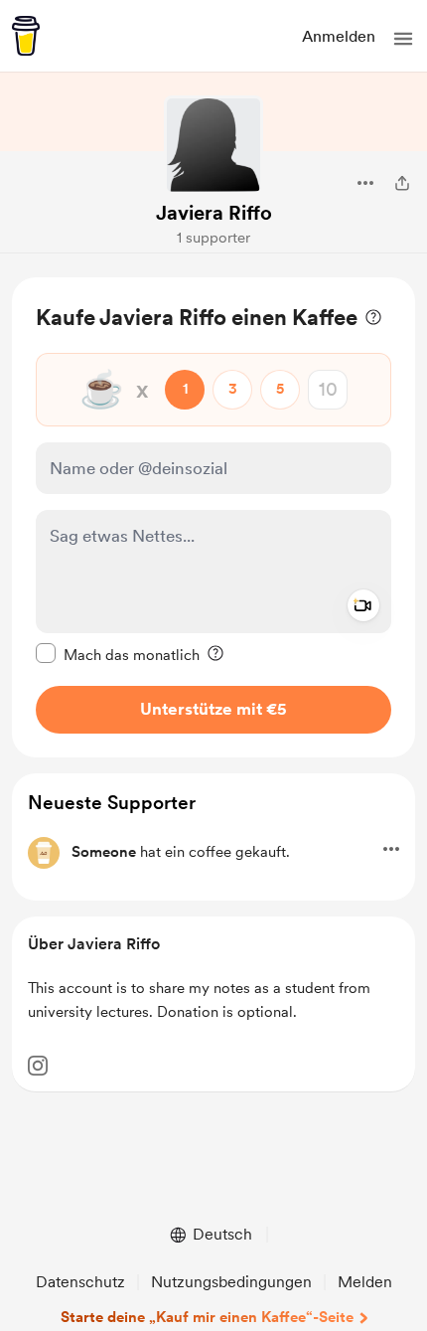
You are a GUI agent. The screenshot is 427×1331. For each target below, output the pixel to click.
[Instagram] (38, 1066)
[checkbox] (118, 654)
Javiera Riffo (214, 213)
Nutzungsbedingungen (231, 1281)
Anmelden (338, 36)
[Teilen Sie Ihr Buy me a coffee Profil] (402, 183)
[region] (213, 517)
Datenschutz (80, 1281)
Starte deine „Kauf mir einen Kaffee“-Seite (207, 1317)
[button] (403, 39)
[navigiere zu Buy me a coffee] (26, 36)
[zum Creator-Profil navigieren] (213, 145)
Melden (365, 1281)
